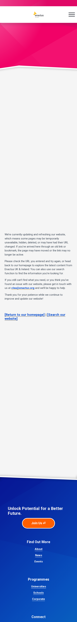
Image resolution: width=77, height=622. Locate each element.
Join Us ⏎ (38, 523)
